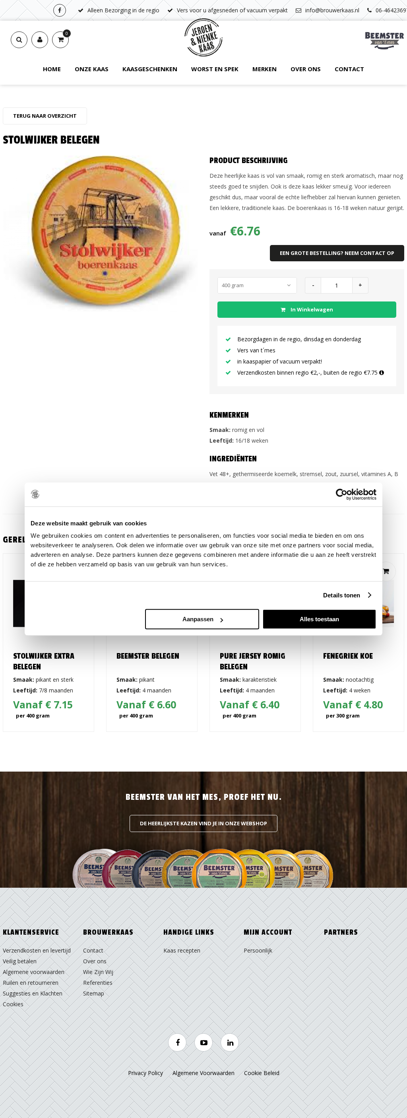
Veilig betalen (20, 961)
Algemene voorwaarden (33, 972)
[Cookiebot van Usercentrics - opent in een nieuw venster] (341, 494)
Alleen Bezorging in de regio (123, 10)
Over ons (306, 69)
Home (52, 69)
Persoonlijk (258, 950)
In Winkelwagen (311, 309)
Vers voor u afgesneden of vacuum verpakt (232, 10)
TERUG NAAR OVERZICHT (45, 115)
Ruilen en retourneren (30, 982)
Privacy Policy (145, 1073)
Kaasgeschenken (149, 69)
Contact (349, 69)
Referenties (97, 982)
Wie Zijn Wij (98, 972)
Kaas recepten (181, 950)
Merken (264, 69)
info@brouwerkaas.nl (332, 10)
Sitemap (93, 993)
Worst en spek (214, 69)
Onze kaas (92, 69)
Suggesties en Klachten (32, 993)
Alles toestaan (319, 619)
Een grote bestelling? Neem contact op (337, 253)
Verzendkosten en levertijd (37, 950)
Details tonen (341, 595)
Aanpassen (197, 619)
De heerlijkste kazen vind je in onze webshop (203, 823)
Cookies (13, 1004)
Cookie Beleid (261, 1073)
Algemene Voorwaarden (203, 1073)
